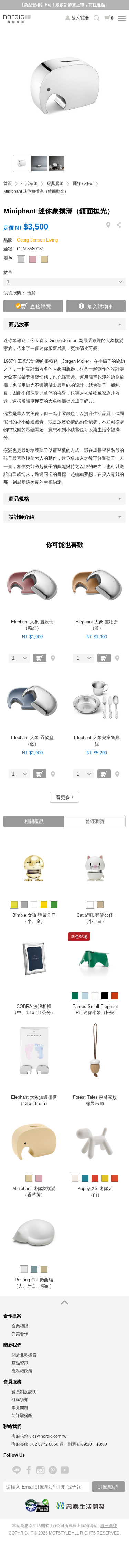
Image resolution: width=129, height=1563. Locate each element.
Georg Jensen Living (37, 240)
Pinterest (52, 1470)
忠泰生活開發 (80, 1505)
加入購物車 (100, 306)
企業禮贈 (20, 1326)
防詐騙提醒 (22, 1415)
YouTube (64, 1470)
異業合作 (20, 1333)
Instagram (40, 1470)
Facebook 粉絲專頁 (28, 1470)
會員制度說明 (24, 1391)
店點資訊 (20, 1363)
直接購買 (40, 306)
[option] (64, 87)
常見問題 (20, 1407)
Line (16, 1470)
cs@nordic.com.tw (49, 1436)
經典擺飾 (55, 183)
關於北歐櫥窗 (24, 1355)
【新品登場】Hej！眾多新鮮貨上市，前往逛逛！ (64, 4)
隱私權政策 (22, 1370)
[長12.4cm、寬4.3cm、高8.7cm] (39, 163)
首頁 (7, 183)
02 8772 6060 (45, 1444)
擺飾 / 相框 (82, 183)
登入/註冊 (80, 17)
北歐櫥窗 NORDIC (17, 18)
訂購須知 (20, 1399)
